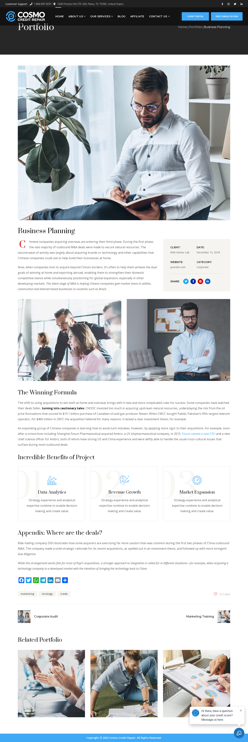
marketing (27, 593)
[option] (51, 686)
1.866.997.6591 (42, 4)
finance (176, 665)
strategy (47, 593)
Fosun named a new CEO (198, 434)
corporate (106, 665)
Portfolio (195, 27)
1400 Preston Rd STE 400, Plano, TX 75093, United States (90, 4)
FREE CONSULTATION (227, 16)
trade (64, 593)
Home (182, 27)
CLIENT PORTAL (195, 16)
